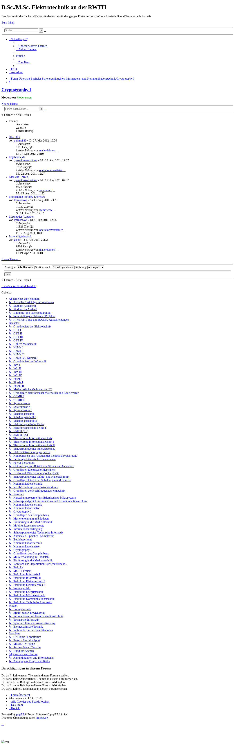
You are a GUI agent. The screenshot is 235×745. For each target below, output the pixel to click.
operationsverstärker (25, 160)
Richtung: (81, 267)
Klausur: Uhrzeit (18, 176)
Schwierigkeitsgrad (20, 236)
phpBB (20, 714)
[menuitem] (31, 45)
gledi (17, 239)
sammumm (45, 190)
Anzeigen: (10, 267)
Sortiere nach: (43, 267)
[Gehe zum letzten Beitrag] (57, 150)
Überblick (14, 137)
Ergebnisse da (17, 157)
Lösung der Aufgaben (21, 216)
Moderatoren (24, 97)
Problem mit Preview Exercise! (27, 196)
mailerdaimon (47, 150)
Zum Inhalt (7, 22)
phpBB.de (42, 717)
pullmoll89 (20, 140)
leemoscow (20, 200)
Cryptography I (16, 89)
